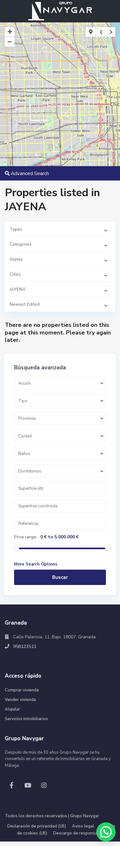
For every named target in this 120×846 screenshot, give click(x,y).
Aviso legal (83, 826)
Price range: (25, 537)
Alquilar (12, 709)
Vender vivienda (20, 700)
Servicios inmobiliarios (26, 719)
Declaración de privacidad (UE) (36, 826)
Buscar (60, 577)
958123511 (24, 646)
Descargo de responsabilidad (81, 833)
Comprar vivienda (22, 690)
